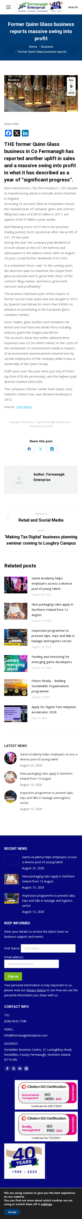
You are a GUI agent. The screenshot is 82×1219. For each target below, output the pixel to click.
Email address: (14, 957)
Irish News (24, 407)
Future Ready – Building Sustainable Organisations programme (50, 686)
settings (46, 1204)
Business (14, 79)
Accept (12, 1212)
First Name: (12, 948)
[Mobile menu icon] (8, 7)
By (53, 422)
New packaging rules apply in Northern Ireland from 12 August (52, 609)
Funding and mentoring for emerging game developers (52, 659)
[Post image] (15, 585)
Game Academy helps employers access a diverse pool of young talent (52, 583)
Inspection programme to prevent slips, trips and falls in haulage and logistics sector (53, 635)
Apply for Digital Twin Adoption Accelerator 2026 (54, 709)
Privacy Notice (36, 990)
